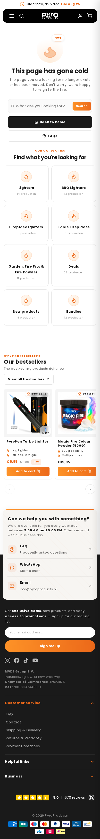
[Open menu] (12, 16)
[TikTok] (26, 660)
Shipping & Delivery (23, 730)
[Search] (21, 16)
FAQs (52, 136)
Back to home (53, 122)
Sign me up (50, 646)
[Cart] (89, 16)
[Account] (80, 16)
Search (82, 106)
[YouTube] (35, 660)
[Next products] (90, 489)
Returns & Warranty (24, 738)
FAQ (9, 714)
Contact (13, 722)
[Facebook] (16, 660)
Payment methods (23, 746)
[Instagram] (7, 660)
